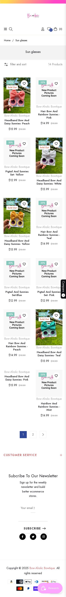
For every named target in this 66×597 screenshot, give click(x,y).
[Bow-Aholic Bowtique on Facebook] (22, 536)
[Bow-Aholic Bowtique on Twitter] (33, 536)
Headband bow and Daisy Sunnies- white (49, 182)
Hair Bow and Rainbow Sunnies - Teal (49, 235)
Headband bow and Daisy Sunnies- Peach (17, 122)
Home (7, 40)
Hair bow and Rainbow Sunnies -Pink (49, 114)
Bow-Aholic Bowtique (17, 116)
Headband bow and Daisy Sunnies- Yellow (17, 242)
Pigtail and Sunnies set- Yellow (17, 173)
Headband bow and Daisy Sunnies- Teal (49, 354)
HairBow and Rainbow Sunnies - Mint (49, 406)
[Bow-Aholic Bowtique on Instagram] (43, 536)
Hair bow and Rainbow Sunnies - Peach (17, 346)
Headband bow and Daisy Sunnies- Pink (17, 378)
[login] (41, 29)
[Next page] (42, 434)
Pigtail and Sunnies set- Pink (49, 293)
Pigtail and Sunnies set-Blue (17, 293)
